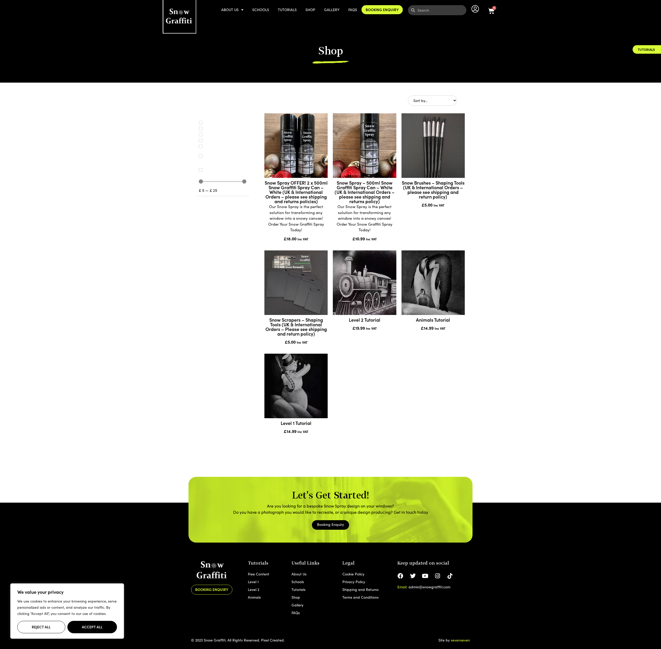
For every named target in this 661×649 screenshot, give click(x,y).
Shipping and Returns (360, 589)
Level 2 (253, 589)
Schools (260, 9)
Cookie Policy (353, 574)
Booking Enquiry (382, 9)
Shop (310, 9)
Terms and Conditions (360, 597)
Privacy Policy (353, 581)
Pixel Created (272, 640)
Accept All (92, 626)
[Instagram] (437, 576)
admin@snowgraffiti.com (429, 586)
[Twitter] (413, 576)
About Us (230, 9)
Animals (254, 597)
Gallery (332, 9)
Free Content (258, 574)
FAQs (352, 9)
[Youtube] (425, 576)
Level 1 (253, 581)
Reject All (41, 626)
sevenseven (460, 640)
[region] (67, 611)
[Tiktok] (450, 576)
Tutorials (287, 9)
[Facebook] (400, 576)
